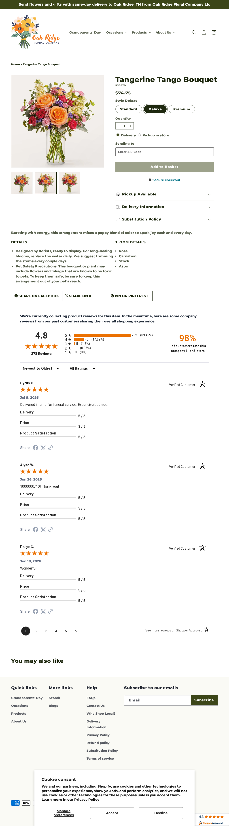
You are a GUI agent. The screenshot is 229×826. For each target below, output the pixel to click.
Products (18, 714)
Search (54, 698)
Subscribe (204, 700)
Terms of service (100, 758)
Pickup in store (155, 135)
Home (15, 64)
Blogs (53, 706)
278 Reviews (47, 354)
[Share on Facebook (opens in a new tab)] (35, 448)
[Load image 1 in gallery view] (22, 183)
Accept (112, 813)
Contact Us (96, 706)
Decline (161, 813)
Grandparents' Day (27, 698)
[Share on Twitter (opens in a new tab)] (43, 448)
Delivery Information (96, 724)
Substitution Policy (102, 751)
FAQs (91, 698)
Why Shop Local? (101, 714)
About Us (19, 721)
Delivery (129, 135)
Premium (181, 109)
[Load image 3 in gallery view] (69, 183)
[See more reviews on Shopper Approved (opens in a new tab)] (50, 448)
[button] (116, 32)
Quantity (123, 118)
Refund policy (98, 743)
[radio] (114, 335)
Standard (128, 109)
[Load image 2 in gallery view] (45, 183)
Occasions (19, 706)
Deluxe (155, 109)
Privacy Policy (86, 799)
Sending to (132, 143)
